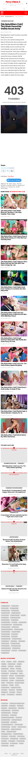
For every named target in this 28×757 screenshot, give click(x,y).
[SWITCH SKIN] (26, 3)
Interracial (5, 680)
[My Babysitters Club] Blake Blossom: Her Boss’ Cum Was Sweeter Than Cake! (11, 212)
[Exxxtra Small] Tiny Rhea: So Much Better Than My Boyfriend (14, 540)
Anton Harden (6, 613)
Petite (15, 185)
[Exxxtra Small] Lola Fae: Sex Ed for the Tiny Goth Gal (14, 589)
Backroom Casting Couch (17, 703)
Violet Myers (23, 650)
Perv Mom (13, 736)
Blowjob (11, 666)
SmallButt (22, 185)
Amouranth (5, 608)
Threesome (11, 694)
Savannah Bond (7, 648)
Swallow (12, 187)
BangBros (12, 705)
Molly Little (22, 641)
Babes (9, 661)
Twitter (6, 753)
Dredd (23, 615)
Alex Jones (15, 606)
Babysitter (5, 184)
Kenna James (19, 629)
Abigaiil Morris (6, 606)
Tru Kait (15, 650)
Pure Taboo (6, 738)
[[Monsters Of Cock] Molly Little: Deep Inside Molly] (14, 553)
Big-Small (13, 184)
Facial (20, 184)
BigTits (19, 664)
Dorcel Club (6, 715)
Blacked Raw (13, 708)
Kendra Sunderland (8, 629)
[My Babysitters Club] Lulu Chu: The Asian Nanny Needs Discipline (13, 364)
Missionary (10, 683)
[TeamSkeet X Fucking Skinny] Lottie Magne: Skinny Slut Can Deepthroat (14, 491)
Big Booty (21, 661)
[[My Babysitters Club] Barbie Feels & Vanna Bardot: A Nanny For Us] (14, 401)
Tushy (21, 743)
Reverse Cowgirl (16, 687)
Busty (12, 668)
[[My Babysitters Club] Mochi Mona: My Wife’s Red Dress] (14, 425)
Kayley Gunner (18, 624)
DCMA (22, 753)
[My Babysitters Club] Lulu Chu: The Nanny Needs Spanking (14, 466)
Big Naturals (12, 664)
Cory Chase (6, 615)
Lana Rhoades (6, 631)
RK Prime (23, 738)
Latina (12, 680)
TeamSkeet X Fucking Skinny (14, 488)
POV (17, 685)
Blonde (4, 666)
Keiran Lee (15, 627)
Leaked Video (20, 680)
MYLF (4, 731)
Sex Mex (5, 741)
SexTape (5, 690)
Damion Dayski (15, 615)
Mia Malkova (6, 641)
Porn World (21, 736)
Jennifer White (6, 622)
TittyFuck (19, 694)
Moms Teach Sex (16, 729)
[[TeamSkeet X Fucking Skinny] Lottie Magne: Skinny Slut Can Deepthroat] (14, 479)
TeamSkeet (21, 463)
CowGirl (5, 671)
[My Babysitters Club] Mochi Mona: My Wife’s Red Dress (13, 436)
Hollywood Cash (16, 617)
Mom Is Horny (22, 727)
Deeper (16, 713)
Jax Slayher (15, 620)
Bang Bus (20, 705)
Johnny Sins (23, 622)
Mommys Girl (6, 729)
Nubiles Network (19, 734)
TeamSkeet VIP (14, 512)
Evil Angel (14, 715)
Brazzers (21, 708)
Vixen (12, 745)
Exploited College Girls (8, 717)
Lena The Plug (6, 636)
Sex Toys (12, 690)
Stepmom (5, 692)
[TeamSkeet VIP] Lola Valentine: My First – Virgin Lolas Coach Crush (14, 516)
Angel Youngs (6, 610)
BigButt (4, 664)
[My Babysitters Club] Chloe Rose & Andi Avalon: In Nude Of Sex (13, 388)
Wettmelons (6, 653)
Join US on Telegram (15, 180)
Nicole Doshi (6, 643)
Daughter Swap (6, 713)
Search (24, 9)
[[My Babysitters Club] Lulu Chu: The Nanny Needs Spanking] (14, 455)
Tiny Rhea (11, 176)
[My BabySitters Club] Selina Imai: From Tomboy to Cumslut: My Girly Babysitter (13, 289)
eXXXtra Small (14, 537)
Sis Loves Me (21, 741)
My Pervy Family (12, 731)
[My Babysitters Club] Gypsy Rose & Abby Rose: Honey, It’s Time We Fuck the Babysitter (14, 238)
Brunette (18, 666)
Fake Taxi (19, 717)
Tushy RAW (5, 745)
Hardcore (20, 678)
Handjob (12, 678)
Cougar (19, 668)
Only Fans (5, 736)
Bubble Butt (5, 668)
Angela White (14, 608)
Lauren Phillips (16, 631)
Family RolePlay (20, 675)
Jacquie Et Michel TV (8, 724)
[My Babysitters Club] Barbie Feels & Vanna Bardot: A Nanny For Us (14, 412)
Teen (18, 187)
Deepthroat (5, 673)
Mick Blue (14, 641)
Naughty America (7, 734)
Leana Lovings (6, 634)
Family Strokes (6, 720)
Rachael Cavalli (16, 646)
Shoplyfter (12, 741)
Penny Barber (6, 646)
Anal (4, 661)
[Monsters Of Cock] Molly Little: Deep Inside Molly (14, 565)
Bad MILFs (5, 705)
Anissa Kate (16, 610)
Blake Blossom (16, 613)
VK (10, 753)
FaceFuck (5, 675)
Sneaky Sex (5, 743)
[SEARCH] (26, 13)
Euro (21, 673)
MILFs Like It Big (6, 727)
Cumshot (20, 671)
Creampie (12, 671)
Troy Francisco (6, 650)
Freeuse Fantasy (17, 720)
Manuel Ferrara (6, 639)
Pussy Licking (6, 687)
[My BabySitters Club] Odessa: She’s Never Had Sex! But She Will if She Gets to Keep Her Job (14, 263)
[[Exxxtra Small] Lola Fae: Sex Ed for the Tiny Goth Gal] (14, 577)
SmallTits (5, 187)
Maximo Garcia (17, 639)
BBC (15, 661)
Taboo (19, 692)
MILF (4, 683)
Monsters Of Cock (14, 561)
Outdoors (5, 685)
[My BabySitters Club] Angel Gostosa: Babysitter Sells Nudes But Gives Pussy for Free (13, 340)
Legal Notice (16, 753)
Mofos (14, 727)
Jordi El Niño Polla (7, 624)
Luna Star (15, 636)
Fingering (5, 678)
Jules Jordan (19, 724)
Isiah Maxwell (6, 620)
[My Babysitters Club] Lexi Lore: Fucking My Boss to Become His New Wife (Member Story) (14, 314)
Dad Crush (16, 710)
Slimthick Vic (17, 648)
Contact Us (14, 755)
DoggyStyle (14, 673)
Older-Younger (7, 185)
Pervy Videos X (13, 1)
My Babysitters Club (17, 192)
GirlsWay (14, 722)
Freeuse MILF (6, 722)
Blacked (5, 708)
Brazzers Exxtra (6, 710)
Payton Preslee (16, 643)
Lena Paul (15, 634)
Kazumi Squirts (6, 627)
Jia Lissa (15, 622)
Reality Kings (15, 738)
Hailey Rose (6, 617)
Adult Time (5, 703)
